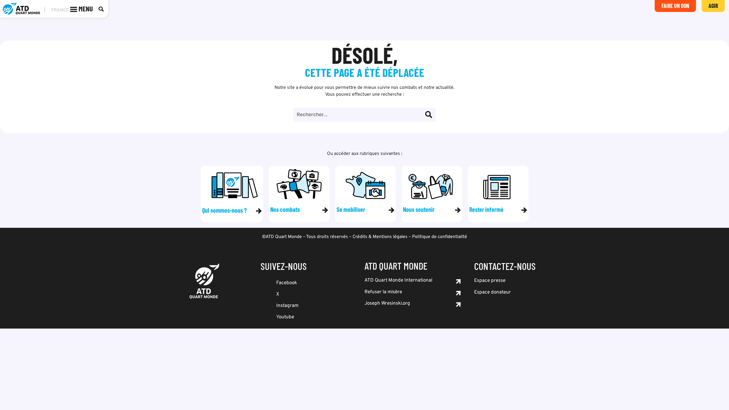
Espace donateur (492, 292)
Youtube (285, 317)
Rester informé (486, 209)
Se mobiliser (351, 209)
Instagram (287, 306)
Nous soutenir (419, 209)
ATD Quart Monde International (398, 280)
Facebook (286, 283)
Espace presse (489, 281)
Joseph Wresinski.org (387, 303)
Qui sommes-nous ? (224, 210)
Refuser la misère (383, 292)
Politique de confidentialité (439, 237)
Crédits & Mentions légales (380, 237)
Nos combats (285, 209)
